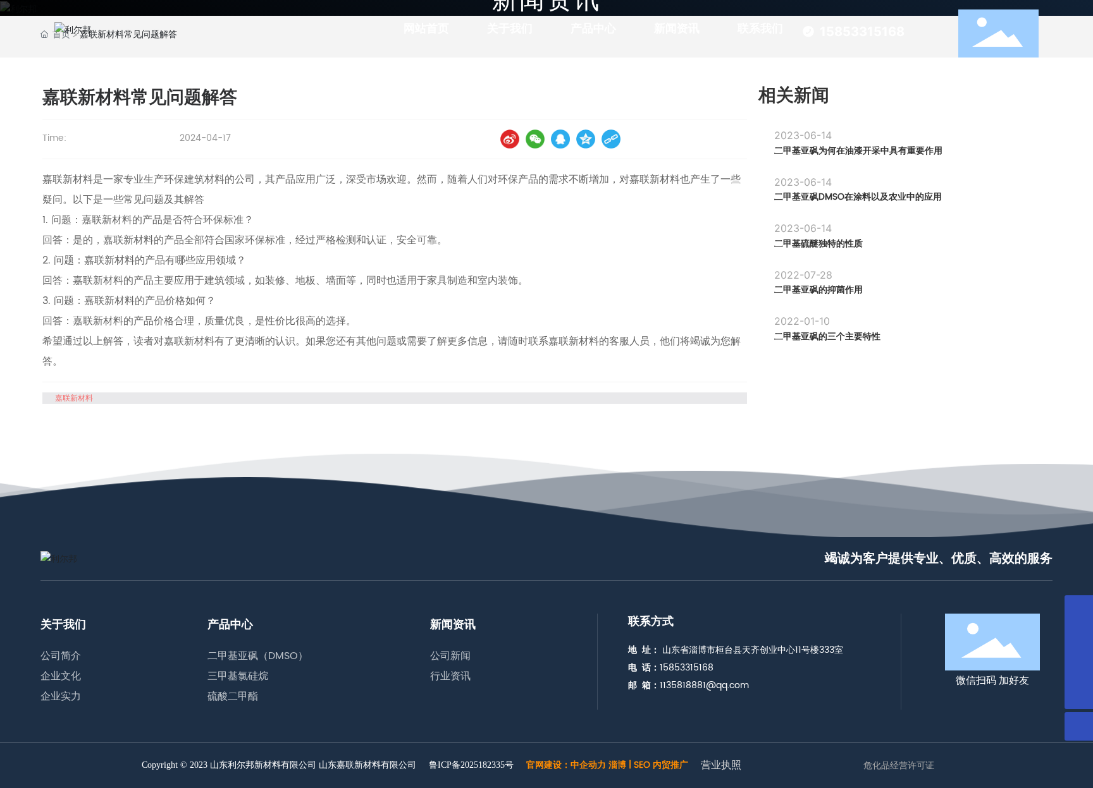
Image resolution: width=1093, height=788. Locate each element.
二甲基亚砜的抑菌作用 (818, 289)
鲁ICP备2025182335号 (471, 765)
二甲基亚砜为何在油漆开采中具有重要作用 (858, 150)
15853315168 (862, 31)
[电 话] (1079, 638)
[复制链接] (611, 139)
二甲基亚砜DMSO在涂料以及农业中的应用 (858, 197)
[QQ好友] (560, 139)
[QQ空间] (585, 139)
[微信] (535, 139)
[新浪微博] (509, 139)
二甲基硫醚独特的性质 (818, 243)
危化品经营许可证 (898, 765)
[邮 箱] (1079, 666)
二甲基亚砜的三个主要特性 (827, 336)
